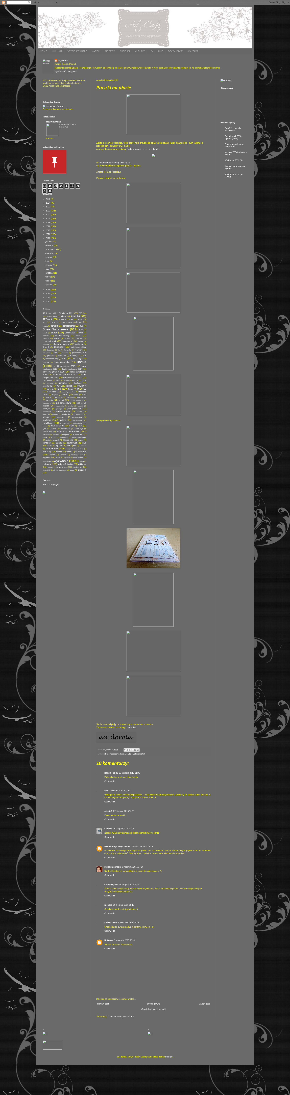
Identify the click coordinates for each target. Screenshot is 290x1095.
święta (49, 446)
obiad (61, 400)
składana (46, 434)
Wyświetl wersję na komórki (153, 1009)
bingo (79, 322)
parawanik (60, 406)
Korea (59, 386)
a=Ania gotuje (52, 316)
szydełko (47, 443)
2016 (48, 234)
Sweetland (64, 437)
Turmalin (83, 446)
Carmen (108, 829)
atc (72, 319)
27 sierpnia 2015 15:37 (123, 811)
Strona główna (153, 1004)
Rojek (71, 426)
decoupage (67, 341)
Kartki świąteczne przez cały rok (143, 149)
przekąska (66, 414)
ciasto (56, 338)
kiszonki (75, 380)
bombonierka (69, 326)
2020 (48, 218)
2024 (48, 203)
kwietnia (49, 273)
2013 (48, 293)
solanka (56, 434)
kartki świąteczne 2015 (136, 754)
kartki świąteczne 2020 (64, 374)
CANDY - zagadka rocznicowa (233, 129)
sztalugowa (68, 440)
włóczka (63, 455)
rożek (80, 426)
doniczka (79, 344)
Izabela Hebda (111, 773)
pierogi (59, 409)
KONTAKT (192, 51)
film (59, 350)
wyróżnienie (78, 457)
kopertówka (47, 386)
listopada (49, 245)
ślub (84, 443)
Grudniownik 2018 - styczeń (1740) (234, 137)
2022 (48, 211)
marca (48, 277)
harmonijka (62, 356)
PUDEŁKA (124, 51)
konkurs (77, 383)
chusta (78, 336)
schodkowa (65, 429)
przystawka (77, 417)
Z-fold (81, 461)
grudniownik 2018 (79, 353)
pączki (80, 406)
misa (84, 395)
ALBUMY (140, 51)
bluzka (45, 326)
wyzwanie (61, 461)
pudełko (47, 420)
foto (55, 353)
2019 (48, 222)
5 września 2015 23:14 (124, 940)
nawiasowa (81, 397)
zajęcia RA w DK (65, 464)
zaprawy (50, 467)
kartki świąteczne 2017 (72, 369)
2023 (48, 207)
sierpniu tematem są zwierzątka (114, 162)
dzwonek (50, 350)
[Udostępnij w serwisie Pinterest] (138, 750)
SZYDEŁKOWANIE (77, 51)
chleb (81, 333)
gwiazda (50, 356)
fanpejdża (131, 727)
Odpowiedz (109, 781)
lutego (48, 281)
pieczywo (46, 409)
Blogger (168, 1057)
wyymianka (47, 461)
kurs (59, 388)
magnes (55, 395)
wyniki (58, 457)
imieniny (74, 355)
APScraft (47, 319)
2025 (48, 199)
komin (84, 380)
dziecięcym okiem (78, 347)
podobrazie (47, 411)
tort (74, 446)
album (63, 316)
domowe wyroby (61, 344)
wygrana (47, 457)
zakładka (82, 464)
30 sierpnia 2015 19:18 (123, 905)
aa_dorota (63, 60)
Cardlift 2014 (70, 333)
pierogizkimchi (74, 409)
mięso (76, 395)
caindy (45, 333)
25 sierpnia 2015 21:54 (120, 791)
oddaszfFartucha (76, 400)
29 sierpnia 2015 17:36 (132, 867)
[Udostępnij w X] (131, 750)
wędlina (59, 452)
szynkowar (72, 443)
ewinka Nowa (110, 923)
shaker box (47, 432)
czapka (79, 338)
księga (69, 386)
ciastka (46, 338)
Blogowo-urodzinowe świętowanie (234, 145)
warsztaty (47, 452)
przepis (46, 417)
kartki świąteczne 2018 (53, 372)
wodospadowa (77, 455)
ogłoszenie (47, 403)
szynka (59, 443)
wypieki (67, 457)
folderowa (46, 353)
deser (80, 341)
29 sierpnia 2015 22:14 (129, 884)
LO (151, 51)
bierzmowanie (67, 322)
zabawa (47, 464)
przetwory (61, 417)
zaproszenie (62, 467)
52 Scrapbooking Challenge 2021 (58, 313)
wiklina (52, 455)
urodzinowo (52, 448)
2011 (48, 301)
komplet (50, 383)
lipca (47, 261)
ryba (44, 429)
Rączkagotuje (77, 420)
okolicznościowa (63, 403)
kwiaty (71, 389)
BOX (81, 326)
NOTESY (110, 51)
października (51, 249)
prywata (55, 414)
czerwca (49, 265)
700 (80, 313)
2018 (48, 226)
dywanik (46, 347)
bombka (54, 326)
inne (64, 358)
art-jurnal (62, 319)
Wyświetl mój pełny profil (66, 71)
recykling (47, 423)
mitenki (48, 397)
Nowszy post (103, 1004)
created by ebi (111, 884)
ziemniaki (46, 470)
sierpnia (49, 257)
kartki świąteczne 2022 (72, 378)
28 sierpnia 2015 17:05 (123, 829)
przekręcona (79, 414)
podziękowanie (63, 411)
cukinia (67, 338)
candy (54, 332)
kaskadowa (47, 380)
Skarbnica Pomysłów (68, 431)
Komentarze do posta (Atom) (121, 1016)
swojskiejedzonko (79, 437)
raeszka (108, 905)
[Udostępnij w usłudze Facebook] (134, 750)
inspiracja (77, 358)
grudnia (49, 241)
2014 (48, 290)
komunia (63, 383)
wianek (69, 452)
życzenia (82, 470)
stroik (45, 437)
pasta (70, 406)
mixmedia (58, 397)
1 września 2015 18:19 (128, 923)
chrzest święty (62, 335)
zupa (72, 470)
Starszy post (204, 1004)
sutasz (53, 437)
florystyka (67, 350)
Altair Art (75, 316)
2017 (48, 230)
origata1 (108, 811)
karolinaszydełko (62, 362)
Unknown (108, 940)
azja (44, 322)
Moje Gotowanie (53, 122)
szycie (80, 440)
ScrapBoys (79, 429)
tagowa (58, 446)
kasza (58, 380)
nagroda (70, 397)
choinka (46, 336)
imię (84, 356)
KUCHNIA (57, 51)
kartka (123, 754)
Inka (106, 791)
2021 (48, 214)
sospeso (65, 434)
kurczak (50, 389)
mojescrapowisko (112, 867)
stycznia (49, 285)
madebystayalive (68, 392)
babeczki (54, 322)
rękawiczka (64, 423)
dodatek (46, 344)
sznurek (56, 440)
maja (47, 269)
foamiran (78, 350)
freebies (65, 353)
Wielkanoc (80, 451)
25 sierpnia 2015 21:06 (129, 773)
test (68, 446)
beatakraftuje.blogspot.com (117, 846)
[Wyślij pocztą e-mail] (125, 750)
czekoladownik (49, 341)
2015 (48, 238)
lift (78, 389)
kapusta (46, 362)
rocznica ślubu (57, 426)
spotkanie (77, 434)
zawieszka (77, 467)
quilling (63, 420)
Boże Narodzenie (112, 754)
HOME (43, 51)
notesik (49, 400)
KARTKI (96, 51)
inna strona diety (51, 359)
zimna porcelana (59, 470)
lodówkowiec (52, 392)
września (49, 253)
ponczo (46, 414)
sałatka (53, 429)
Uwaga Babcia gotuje (74, 449)
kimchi (66, 380)
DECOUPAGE (175, 51)
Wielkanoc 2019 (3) (234, 160)
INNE (160, 51)
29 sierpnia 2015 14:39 (142, 846)
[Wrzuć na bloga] (128, 750)
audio (80, 319)
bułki (81, 330)
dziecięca (58, 347)
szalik (47, 440)
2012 (48, 297)
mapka (65, 394)
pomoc (79, 411)
